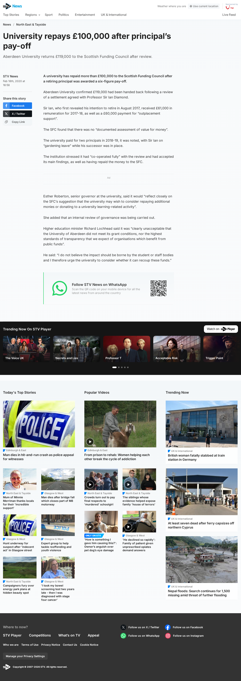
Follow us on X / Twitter (143, 627)
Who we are (10, 644)
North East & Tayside (31, 24)
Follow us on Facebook (188, 627)
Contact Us (70, 644)
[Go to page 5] (128, 367)
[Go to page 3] (122, 367)
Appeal (93, 635)
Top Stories (11, 15)
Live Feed (229, 15)
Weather (162, 6)
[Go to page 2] (119, 367)
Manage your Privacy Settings (25, 656)
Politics (64, 15)
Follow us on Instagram (188, 635)
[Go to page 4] (125, 367)
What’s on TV (69, 635)
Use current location (205, 6)
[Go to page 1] (114, 367)
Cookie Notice (89, 644)
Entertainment (85, 15)
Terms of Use (29, 644)
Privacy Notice (50, 644)
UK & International (114, 15)
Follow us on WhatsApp (143, 635)
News (7, 24)
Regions (31, 15)
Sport (49, 15)
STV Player (12, 635)
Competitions (40, 635)
